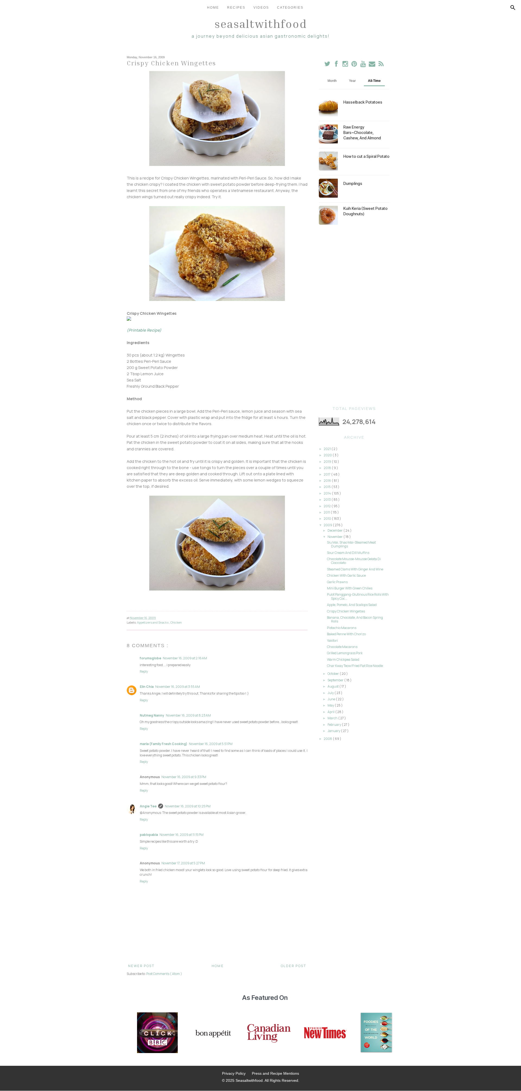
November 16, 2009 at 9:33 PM (183, 777)
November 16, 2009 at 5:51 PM (211, 744)
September (336, 680)
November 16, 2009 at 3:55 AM (177, 686)
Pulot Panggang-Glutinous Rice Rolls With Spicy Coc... (358, 596)
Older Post (293, 966)
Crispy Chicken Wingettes (346, 611)
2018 (328, 468)
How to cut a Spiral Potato (366, 156)
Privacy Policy (234, 1073)
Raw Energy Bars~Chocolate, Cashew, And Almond (362, 132)
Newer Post (141, 966)
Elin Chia (147, 686)
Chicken (176, 622)
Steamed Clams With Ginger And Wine (355, 569)
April (331, 712)
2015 (327, 486)
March (333, 718)
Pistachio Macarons (341, 627)
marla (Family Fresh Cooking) (163, 744)
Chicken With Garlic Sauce (346, 575)
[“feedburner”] (381, 65)
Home (213, 7)
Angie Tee (148, 806)
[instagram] (345, 65)
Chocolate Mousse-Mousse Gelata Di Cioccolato (354, 561)
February (335, 724)
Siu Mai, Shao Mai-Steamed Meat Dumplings (351, 544)
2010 (328, 518)
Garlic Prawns (337, 582)
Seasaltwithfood (260, 23)
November (335, 536)
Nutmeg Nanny (152, 715)
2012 (327, 506)
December (335, 530)
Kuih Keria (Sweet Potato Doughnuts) (365, 211)
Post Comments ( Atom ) (164, 973)
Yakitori (332, 640)
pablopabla (149, 834)
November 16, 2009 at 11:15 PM (182, 834)
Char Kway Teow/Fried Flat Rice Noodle (355, 665)
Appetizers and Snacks (153, 622)
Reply (144, 671)
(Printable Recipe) (144, 330)
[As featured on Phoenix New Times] (325, 1033)
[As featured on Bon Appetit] (212, 1033)
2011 (327, 512)
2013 (327, 499)
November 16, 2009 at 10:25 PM (188, 806)
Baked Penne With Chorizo (346, 634)
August (333, 686)
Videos (261, 7)
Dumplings (352, 183)
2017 (327, 474)
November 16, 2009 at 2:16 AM (185, 658)
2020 (328, 455)
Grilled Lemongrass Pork (345, 653)
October (333, 673)
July (331, 693)
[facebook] (336, 65)
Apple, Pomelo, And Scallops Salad (352, 604)
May (331, 705)
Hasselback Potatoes (362, 102)
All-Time (374, 81)
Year (352, 81)
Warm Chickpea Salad (343, 659)
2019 (328, 461)
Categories (290, 7)
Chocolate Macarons (342, 646)
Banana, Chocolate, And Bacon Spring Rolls (355, 619)
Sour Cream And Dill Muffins (348, 552)
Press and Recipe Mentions (275, 1073)
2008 (328, 738)
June (332, 699)
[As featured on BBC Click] (157, 1033)
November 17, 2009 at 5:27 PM (183, 863)
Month (332, 81)
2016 (328, 480)
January (334, 731)
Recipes (236, 7)
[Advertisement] (354, 315)
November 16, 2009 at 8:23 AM (188, 715)
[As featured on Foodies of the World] (376, 1033)
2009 (328, 525)
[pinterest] (354, 65)
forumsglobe (150, 658)
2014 (328, 493)
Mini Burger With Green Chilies (349, 588)
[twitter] (327, 65)
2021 (327, 449)
